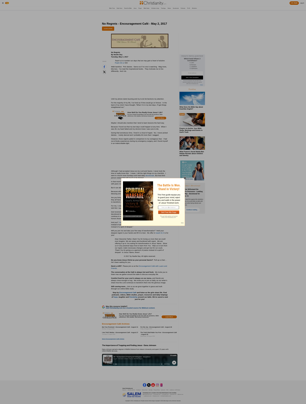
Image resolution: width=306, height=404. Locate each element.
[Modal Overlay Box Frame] (153, 202)
